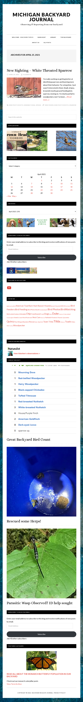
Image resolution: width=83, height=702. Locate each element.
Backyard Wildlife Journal (42, 693)
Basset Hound (44, 306)
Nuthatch (48, 317)
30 (51, 193)
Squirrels (40, 322)
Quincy (11, 321)
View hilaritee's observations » (27, 354)
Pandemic (54, 317)
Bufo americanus (13, 314)
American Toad (22, 306)
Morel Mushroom (27, 317)
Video (73, 322)
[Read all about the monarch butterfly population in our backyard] (41, 660)
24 (61, 190)
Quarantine (66, 317)
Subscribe (41, 257)
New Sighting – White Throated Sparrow (39, 70)
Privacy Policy (60, 693)
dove (51, 314)
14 (32, 187)
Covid (42, 314)
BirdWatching (29, 105)
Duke (55, 313)
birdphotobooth (43, 309)
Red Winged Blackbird (22, 322)
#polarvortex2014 (11, 306)
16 (51, 187)
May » (14, 196)
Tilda (57, 321)
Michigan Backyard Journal (41, 17)
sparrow (72, 105)
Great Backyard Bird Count (28, 439)
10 (61, 183)
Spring (38, 105)
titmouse (62, 322)
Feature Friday (63, 314)
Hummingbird (10, 317)
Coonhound (35, 314)
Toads (68, 321)
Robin (36, 322)
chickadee (22, 314)
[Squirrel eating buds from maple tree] (66, 141)
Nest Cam (36, 317)
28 (32, 193)
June (20, 317)
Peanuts (60, 317)
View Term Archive (14, 684)
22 (41, 190)
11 (71, 183)
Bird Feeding (21, 309)
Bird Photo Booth (16, 105)
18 (71, 187)
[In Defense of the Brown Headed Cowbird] (17, 141)
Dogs (46, 313)
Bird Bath (67, 306)
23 (51, 190)
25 (71, 190)
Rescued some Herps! (24, 521)
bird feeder (49, 105)
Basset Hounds (55, 306)
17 (61, 187)
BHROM (62, 306)
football (69, 314)
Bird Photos (54, 309)
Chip (28, 313)
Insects (16, 317)
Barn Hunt (33, 306)
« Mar (9, 196)
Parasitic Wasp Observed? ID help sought (40, 603)
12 (12, 187)
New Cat (43, 317)
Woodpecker (19, 325)
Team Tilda (48, 321)
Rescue (32, 322)
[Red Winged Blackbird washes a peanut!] (37, 141)
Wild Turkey (10, 325)
